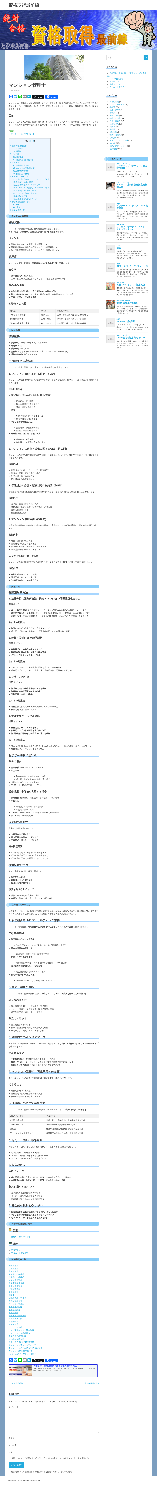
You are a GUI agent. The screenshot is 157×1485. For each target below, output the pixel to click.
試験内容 (14, 154)
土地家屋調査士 (15, 1307)
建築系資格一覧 (17, 210)
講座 (16, 207)
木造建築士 (13, 1271)
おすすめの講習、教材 (20, 202)
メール (12, 1445)
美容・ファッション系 (119, 140)
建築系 (11, 90)
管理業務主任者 (15, 1301)
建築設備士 (13, 1321)
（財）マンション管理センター (22, 134)
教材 (16, 204)
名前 (12, 1438)
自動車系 (113, 132)
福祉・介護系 (115, 118)
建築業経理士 (14, 1324)
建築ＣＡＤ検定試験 (17, 1336)
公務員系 (113, 138)
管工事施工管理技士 (17, 1316)
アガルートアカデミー (21, 1253)
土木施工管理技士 (16, 1286)
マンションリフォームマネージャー (24, 1345)
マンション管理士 (16, 1304)
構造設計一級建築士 (17, 1274)
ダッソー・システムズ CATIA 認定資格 (26, 1348)
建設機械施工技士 (16, 1318)
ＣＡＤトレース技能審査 (19, 1333)
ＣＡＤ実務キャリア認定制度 (21, 1330)
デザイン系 (114, 116)
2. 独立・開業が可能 (23, 182)
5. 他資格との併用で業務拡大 (26, 190)
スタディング (115, 82)
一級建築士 (13, 1265)
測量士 (11, 1295)
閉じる (31, 141)
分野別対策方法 (21, 165)
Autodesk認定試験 (16, 1339)
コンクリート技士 (16, 1327)
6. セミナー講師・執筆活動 (25, 193)
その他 (112, 143)
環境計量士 (13, 1313)
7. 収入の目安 (20, 196)
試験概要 (18, 157)
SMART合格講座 (116, 79)
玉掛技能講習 (14, 1310)
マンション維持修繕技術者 (20, 1351)
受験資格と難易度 (18, 146)
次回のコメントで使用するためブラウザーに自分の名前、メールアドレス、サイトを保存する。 (51, 1458)
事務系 (112, 113)
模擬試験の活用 (21, 174)
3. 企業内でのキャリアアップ (26, 185)
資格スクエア (115, 84)
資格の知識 (114, 102)
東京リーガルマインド (21, 1237)
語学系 (112, 107)
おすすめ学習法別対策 (23, 168)
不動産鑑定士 (14, 1292)
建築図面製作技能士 (17, 1283)
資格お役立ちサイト (118, 146)
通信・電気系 (115, 121)
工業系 (112, 127)
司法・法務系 (115, 135)
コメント (13, 1407)
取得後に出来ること (19, 176)
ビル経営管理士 (15, 1289)
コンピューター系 (117, 104)
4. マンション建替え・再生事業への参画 (31, 188)
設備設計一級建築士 (17, 1277)
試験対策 (14, 162)
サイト (11, 1452)
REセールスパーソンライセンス (23, 1354)
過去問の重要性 (21, 171)
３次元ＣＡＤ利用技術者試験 (21, 1342)
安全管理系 (114, 124)
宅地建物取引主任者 (17, 1298)
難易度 (17, 151)
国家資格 (17, 90)
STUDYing (15, 1250)
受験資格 (18, 148)
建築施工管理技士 (16, 1280)
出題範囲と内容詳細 (23, 160)
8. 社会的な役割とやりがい (25, 199)
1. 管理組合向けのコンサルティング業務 (31, 179)
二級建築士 (13, 1268)
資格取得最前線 (24, 5)
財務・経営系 (115, 110)
